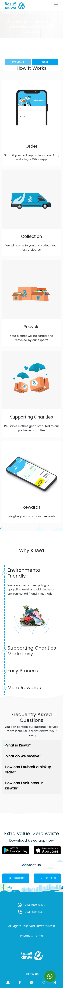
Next (45, 62)
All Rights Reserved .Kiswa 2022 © (31, 926)
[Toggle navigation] (56, 5)
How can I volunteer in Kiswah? (24, 785)
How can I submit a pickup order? (28, 769)
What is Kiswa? (18, 745)
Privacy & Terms (31, 936)
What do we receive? (23, 756)
